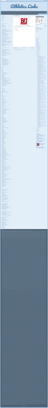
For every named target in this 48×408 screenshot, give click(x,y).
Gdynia (38, 278)
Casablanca (38, 246)
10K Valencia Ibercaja (34, 273)
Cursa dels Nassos (30, 296)
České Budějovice (26, 273)
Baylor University (20, 292)
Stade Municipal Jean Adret (27, 313)
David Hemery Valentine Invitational (27, 26)
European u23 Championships (5, 278)
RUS (2, 106)
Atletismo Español (37, 11)
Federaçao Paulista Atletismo (5, 127)
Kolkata (16, 303)
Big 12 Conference (13, 246)
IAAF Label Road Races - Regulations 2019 (6, 41)
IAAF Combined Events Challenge (10, 236)
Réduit (20, 311)
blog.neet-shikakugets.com (5, 195)
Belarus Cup (44, 274)
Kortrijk (10, 281)
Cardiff (27, 256)
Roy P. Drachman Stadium (30, 285)
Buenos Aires (27, 250)
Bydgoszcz (33, 242)
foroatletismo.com (4, 151)
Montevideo (10, 283)
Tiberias (18, 262)
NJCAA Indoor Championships (22, 260)
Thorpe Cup (33, 315)
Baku (4, 264)
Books (42, 238)
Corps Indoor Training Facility (43, 276)
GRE (34, 266)
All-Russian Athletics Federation (32, 321)
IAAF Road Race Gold (18, 231)
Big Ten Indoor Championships (16, 256)
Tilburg (20, 262)
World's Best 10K (33, 288)
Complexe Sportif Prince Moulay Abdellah (29, 276)
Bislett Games (30, 246)
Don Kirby (15, 297)
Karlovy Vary (18, 258)
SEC (22, 311)
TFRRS (3, 232)
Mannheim (17, 268)
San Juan (36, 311)
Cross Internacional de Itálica (16, 296)
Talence (13, 286)
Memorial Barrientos (10, 282)
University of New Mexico (38, 262)
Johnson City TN (26, 280)
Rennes (27, 270)
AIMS (2, 129)
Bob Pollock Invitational (29, 264)
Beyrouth (13, 264)
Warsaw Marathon (11, 263)
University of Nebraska (33, 262)
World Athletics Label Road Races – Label (21, 288)
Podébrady (3, 270)
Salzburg (27, 311)
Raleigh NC (26, 254)
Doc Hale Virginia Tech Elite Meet (35, 265)
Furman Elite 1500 (18, 299)
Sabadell (45, 270)
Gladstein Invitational (8, 279)
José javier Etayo (37, 267)
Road (25, 230)
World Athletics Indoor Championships (12, 288)
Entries (45, 240)
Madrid (6, 234)
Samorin (39, 285)
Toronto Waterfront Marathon (27, 262)
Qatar (7, 240)
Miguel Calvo (3, 283)
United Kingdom (36, 232)
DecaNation (25, 265)
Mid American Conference (39, 305)
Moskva (13, 283)
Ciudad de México (39, 250)
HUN (33, 279)
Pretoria (6, 285)
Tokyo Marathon (31, 286)
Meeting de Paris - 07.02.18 (40, 109)
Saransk (44, 311)
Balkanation (25, 325)
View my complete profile (38, 29)
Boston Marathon (23, 250)
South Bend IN (17, 238)
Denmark (41, 242)
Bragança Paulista (37, 293)
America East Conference (16, 290)
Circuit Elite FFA (10, 295)
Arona (10, 323)
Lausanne (44, 244)
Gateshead (36, 278)
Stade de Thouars (37, 313)
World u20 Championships (28, 288)
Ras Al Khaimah (30, 254)
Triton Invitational (44, 286)
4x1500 (40, 289)
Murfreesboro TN (18, 283)
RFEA (28, 11)
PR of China (29, 232)
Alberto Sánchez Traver (16, 321)
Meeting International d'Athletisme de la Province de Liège (12, 305)
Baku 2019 (23, 325)
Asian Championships (22, 291)
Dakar (40, 296)
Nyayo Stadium (35, 260)
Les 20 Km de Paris (44, 303)
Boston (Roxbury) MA (5, 244)
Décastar (17, 277)
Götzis (31, 279)
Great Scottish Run (22, 279)
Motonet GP (41, 259)
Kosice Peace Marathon (22, 258)
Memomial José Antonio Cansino (21, 305)
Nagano (31, 260)
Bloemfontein (25, 293)
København (41, 244)
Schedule (14, 238)
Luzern (2, 259)
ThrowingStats (3, 79)
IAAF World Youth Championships (40, 301)
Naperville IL (14, 307)
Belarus (31, 242)
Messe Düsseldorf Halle (34, 282)
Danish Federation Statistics (5, 182)
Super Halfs (3, 54)
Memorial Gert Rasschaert (23, 282)
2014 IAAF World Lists (39, 273)
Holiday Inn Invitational (10, 301)
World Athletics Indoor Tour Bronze (25, 263)
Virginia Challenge (15, 317)
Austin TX (41, 236)
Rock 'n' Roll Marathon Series (5, 133)
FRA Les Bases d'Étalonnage (5, 206)
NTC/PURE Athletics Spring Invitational (16, 269)
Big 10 (28, 292)
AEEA (41, 11)
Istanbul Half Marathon (11, 280)
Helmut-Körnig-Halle (44, 279)
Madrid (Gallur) (13, 268)
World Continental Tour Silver (9, 273)
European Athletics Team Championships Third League (19, 266)
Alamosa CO (3, 321)
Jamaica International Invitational (13, 258)
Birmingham (45, 236)
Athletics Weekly (3, 122)
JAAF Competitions (4, 190)
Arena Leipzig (10, 291)
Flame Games (12, 299)
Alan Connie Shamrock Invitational (8, 321)
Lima (45, 244)
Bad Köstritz (8, 325)
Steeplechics (3, 161)
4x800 (44, 289)
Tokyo (20, 238)
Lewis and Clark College (33, 258)
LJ (25, 258)
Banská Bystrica (30, 325)
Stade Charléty (13, 271)
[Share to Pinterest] (29, 25)
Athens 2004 (42, 291)
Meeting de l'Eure (5, 282)
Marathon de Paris (20, 268)
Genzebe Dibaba (42, 266)
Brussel (33, 246)
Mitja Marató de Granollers (33, 259)
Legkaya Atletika (3, 176)
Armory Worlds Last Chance (6, 323)
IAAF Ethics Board (4, 39)
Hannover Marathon (17, 267)
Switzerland (31, 234)
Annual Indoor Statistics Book (41, 290)
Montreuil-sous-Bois (44, 268)
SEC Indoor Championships (40, 254)
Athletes (14, 11)
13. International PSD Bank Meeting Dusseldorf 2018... (41, 113)
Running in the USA (4, 100)
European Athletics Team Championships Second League (7, 266)
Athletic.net (3, 144)
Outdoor (9, 231)
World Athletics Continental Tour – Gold (17, 263)
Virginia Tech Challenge (6, 272)
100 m (10, 319)
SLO (25, 311)
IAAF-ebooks (45, 301)
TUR (12, 262)
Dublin (31, 297)
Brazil (44, 238)
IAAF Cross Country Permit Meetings (13, 252)
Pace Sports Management (4, 224)
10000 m (28, 289)
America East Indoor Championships (22, 290)
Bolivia (32, 293)
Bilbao (20, 275)
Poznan (6, 270)
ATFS (2, 67)
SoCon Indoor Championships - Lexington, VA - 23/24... (40, 65)
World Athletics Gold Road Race (5, 288)
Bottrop (34, 293)
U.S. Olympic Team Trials (20, 287)
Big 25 (13, 275)
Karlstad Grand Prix (3, 303)
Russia (30, 236)
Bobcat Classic (28, 293)
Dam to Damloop (44, 296)
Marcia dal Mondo (4, 212)
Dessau (30, 265)
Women (37, 317)
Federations (24, 11)
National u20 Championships (43, 307)
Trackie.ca (3, 128)
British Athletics (3, 118)
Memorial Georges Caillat (26, 305)
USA (12, 231)
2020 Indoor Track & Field (38, 319)
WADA (16, 272)
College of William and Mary (37, 295)
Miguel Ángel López (39, 268)
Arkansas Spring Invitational (16, 274)
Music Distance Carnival (23, 283)
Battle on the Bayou (13, 292)
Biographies (22, 246)
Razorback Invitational (34, 254)
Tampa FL (4, 315)
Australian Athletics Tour (30, 274)
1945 (23, 319)
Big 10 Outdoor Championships (32, 292)
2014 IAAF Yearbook (31, 319)
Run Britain (3, 136)
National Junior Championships (25, 307)
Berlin (12, 234)
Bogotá (30, 293)
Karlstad (45, 267)
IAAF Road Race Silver (8, 232)
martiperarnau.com (20, 289)
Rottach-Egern (9, 311)
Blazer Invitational (21, 293)
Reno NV (30, 270)
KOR (28, 252)
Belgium (9, 234)
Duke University (38, 297)
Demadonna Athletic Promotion (5, 220)
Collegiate (6, 265)
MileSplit (3, 140)
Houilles (2, 252)
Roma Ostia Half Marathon (37, 270)
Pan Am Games (22, 309)
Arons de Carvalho (4, 72)
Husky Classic (7, 252)
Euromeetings (3, 91)
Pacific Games (19, 309)
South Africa (33, 236)
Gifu (18, 244)
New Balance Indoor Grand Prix (23, 248)
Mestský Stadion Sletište (34, 305)
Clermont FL (36, 242)
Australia (35, 234)
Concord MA (14, 265)
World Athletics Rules (4, 217)
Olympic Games (10, 238)
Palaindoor (25, 284)
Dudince (8, 277)
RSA (17, 270)
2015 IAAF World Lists (44, 273)
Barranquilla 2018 (44, 325)
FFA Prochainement (4, 184)
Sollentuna (6, 271)
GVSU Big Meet (25, 299)
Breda (43, 275)
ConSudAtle (35, 276)
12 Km (20, 319)
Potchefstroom (42, 284)
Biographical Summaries (17, 293)
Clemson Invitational (15, 276)
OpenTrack (3, 177)
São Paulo (11, 262)
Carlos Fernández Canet (39, 28)
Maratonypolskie (3, 181)
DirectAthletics (3, 139)
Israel (6, 258)
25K (43, 319)
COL (23, 256)
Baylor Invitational (16, 292)
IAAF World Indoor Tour (18, 236)
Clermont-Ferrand (27, 295)
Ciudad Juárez (20, 295)
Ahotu (2, 24)
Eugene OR (3, 234)
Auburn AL (26, 274)
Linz (42, 252)
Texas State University (20, 315)
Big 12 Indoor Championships (9, 256)
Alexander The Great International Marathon (23, 321)
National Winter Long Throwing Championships (37, 307)
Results (3, 230)
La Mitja (31, 303)
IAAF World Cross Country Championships (33, 301)
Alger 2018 (28, 321)
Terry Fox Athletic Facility (15, 315)
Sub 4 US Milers (3, 158)
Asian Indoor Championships (30, 291)
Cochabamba (3, 265)
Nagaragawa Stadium (9, 307)
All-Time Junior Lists (42, 321)
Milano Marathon (6, 283)
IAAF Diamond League (21, 232)
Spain (33, 231)
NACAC (2, 95)
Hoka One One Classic (5, 301)
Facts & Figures (23, 238)
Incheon (2, 280)
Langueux (33, 303)
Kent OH (6, 303)
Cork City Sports (19, 265)
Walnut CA (18, 272)
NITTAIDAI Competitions (4, 196)
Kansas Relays (38, 252)
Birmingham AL (41, 234)
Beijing (35, 240)
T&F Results (3, 194)
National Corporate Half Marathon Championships (31, 269)
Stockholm (11, 242)
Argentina (6, 274)
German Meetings (4, 105)
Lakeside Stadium (30, 281)
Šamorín (29, 273)
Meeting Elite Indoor (5, 305)
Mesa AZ (30, 305)
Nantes (12, 307)
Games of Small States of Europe (31, 299)
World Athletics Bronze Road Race (42, 317)
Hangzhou (40, 279)
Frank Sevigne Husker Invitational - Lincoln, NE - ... (41, 124)
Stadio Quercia (41, 313)
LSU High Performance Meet (27, 303)
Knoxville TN (13, 303)
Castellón (41, 246)
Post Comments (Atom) (19, 49)
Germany (14, 232)
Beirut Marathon (24, 292)
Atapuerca (40, 291)
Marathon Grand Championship (5, 201)
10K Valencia (12, 319)
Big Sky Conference (8, 293)
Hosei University (13, 301)
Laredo (27, 258)
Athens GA (8, 246)
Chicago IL (33, 250)
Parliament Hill (29, 309)
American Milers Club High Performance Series (30, 290)
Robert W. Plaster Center (15, 285)
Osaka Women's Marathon (5, 178)
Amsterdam (33, 240)
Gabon (36, 266)
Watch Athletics (3, 88)
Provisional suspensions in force (5, 60)
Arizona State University (10, 274)
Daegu (22, 265)
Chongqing (44, 264)
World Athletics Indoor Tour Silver (32, 263)
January (38, 127)
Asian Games (25, 291)
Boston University (21, 26)
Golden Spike (20, 244)
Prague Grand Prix (9, 270)
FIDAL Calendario (4, 107)
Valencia (28, 234)
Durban (40, 297)
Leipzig (33, 281)
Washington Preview (29, 317)
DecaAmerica (3, 76)
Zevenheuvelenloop (9, 289)
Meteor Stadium (38, 282)
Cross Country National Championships (10, 296)
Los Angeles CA (26, 236)
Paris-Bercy (26, 309)
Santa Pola (42, 311)
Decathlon (28, 265)
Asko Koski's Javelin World (5, 73)
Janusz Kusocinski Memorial (25, 252)
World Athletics (6, 11)
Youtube (40, 263)
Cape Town (35, 246)
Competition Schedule (42, 295)
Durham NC (14, 277)
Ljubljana (41, 258)
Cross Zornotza (21, 296)
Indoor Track (32, 26)
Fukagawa (22, 278)
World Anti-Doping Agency (22, 272)
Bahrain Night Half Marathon (13, 325)
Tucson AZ (16, 240)
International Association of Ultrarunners (6, 53)
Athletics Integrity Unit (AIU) (5, 59)
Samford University (30, 311)
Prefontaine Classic (22, 254)
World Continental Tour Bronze (18, 242)
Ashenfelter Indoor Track (24, 323)
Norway (43, 248)
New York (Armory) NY (29, 248)
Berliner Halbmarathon (10, 275)
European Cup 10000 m (27, 266)
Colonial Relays (22, 276)
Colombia (42, 250)
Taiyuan (10, 286)
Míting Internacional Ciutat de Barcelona (36, 283)
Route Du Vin (12, 311)
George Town (41, 278)
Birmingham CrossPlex (26, 246)
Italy (32, 232)
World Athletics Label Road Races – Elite (36, 272)
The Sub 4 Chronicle (4, 157)
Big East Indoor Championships (39, 292)
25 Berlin (42, 319)
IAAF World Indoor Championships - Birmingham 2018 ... (41, 57)
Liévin (38, 258)
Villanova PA (12, 317)
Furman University (22, 299)
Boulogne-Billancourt (35, 264)
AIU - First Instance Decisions (5, 61)
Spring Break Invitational (8, 313)
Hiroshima (21, 267)
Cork (16, 265)
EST (32, 277)
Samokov (33, 311)
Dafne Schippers (37, 296)
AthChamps (3, 74)
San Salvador (39, 311)
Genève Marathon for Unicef (36, 299)
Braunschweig (40, 275)
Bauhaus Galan (3, 250)
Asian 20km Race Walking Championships (35, 323)
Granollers (13, 267)
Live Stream (45, 252)
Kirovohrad (7, 281)
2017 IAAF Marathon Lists (36, 289)
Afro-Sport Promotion (4, 219)
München (42, 283)
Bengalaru (7, 264)
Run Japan (3, 200)
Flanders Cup (16, 244)
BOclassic (40, 274)
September (38, 49)
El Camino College (41, 277)
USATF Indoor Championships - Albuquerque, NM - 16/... (40, 89)
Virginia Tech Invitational (12, 272)
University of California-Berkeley (42, 287)
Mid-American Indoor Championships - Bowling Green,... (41, 64)
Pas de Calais (32, 309)
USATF (2, 99)
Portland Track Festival (13, 254)
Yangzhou (37, 263)
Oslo (45, 248)
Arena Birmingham (6, 291)
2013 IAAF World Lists (26, 319)
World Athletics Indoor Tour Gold (29, 272)
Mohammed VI (38, 259)
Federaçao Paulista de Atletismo (7, 299)
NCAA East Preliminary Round (10, 248)
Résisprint (35, 285)
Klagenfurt (11, 303)
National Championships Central (19, 307)
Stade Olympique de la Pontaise (32, 313)
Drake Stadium (42, 240)
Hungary (5, 252)
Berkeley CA (10, 264)
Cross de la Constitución (25, 296)
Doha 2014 (13, 297)
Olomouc (39, 260)
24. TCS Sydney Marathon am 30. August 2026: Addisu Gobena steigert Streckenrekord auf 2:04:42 (41, 141)
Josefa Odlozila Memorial (37, 280)
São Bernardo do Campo (6, 262)
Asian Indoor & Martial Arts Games (43, 323)
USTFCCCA (29, 231)
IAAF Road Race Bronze (42, 231)
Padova (22, 284)
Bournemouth (33, 275)
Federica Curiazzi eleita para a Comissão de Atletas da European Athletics (42, 144)
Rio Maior (12, 285)
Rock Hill (2, 311)
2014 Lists (34, 319)
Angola (38, 290)
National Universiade (30, 307)
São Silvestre (8, 286)
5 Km (20, 240)
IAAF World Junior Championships (28, 267)
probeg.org (3, 171)
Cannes (25, 256)
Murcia (15, 283)
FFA (2, 108)
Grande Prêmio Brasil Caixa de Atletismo (8, 267)
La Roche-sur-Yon (26, 281)
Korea (22, 236)
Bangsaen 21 (9, 292)
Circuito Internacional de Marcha (15, 295)
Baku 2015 (18, 325)
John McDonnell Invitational (21, 280)
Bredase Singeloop (44, 293)
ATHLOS (3, 164)
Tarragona (6, 315)
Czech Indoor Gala (34, 296)
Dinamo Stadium (10, 297)
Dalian (42, 296)
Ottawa (3, 242)
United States (30, 230)
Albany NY (13, 321)
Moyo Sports (3, 223)
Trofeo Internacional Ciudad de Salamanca (6, 287)
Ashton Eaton (30, 323)
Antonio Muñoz (3, 274)
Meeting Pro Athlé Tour (28, 238)
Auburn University (3, 256)
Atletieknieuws (38, 134)
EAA (2, 89)
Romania (42, 270)
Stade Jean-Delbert (15, 313)
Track (6, 231)
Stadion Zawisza (22, 271)
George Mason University (42, 299)
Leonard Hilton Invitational (39, 303)
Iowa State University (6, 280)
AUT (22, 240)
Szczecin (42, 271)
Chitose (2, 295)
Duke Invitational (34, 297)
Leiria (29, 258)
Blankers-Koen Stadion (24, 264)
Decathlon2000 (3, 77)
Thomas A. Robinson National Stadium (28, 315)
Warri (26, 317)
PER (15, 284)
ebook (17, 289)
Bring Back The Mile (4, 162)
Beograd (2, 275)
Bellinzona (6, 250)
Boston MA (17, 26)
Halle (37, 279)
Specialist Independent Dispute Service (6, 50)
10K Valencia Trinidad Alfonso (16, 319)
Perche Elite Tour (44, 309)
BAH (2, 116)
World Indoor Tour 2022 (4, 35)
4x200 (42, 289)
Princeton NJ (8, 285)
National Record (44, 269)
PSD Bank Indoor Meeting (9, 309)
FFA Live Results (3, 111)
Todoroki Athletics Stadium (37, 315)
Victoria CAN (5, 317)
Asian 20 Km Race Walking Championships (15, 291)
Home (2, 11)
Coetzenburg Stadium (32, 295)
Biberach (27, 292)
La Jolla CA (22, 281)
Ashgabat (27, 323)
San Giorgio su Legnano (43, 285)
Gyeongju (30, 279)
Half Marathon (24, 231)
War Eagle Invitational (23, 317)
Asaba (11, 323)
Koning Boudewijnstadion (36, 244)
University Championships (36, 287)
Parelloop (28, 284)
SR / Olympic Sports (4, 156)
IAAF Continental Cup (27, 244)
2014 (37, 131)
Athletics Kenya (27, 242)
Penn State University (40, 309)
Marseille (13, 259)
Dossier (22, 297)
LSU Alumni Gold (14, 281)
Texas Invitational (22, 286)
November (38, 47)
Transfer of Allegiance (4, 43)
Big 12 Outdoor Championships (18, 250)
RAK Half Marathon (14, 270)
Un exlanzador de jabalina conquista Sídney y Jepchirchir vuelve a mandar (40, 138)
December (38, 46)
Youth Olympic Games (18, 273)
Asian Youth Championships (35, 291)
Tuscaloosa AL (15, 287)
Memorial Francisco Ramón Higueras (16, 282)
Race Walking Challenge (4, 34)
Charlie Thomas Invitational (10, 276)
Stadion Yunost (44, 313)
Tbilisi (8, 315)
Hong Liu (23, 267)
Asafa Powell (17, 323)
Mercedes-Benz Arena (28, 282)
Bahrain (10, 325)
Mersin (27, 268)
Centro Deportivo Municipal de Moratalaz (42, 256)
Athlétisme (3, 147)
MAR (2, 123)
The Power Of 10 (3, 119)
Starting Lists (37, 236)
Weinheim (35, 317)
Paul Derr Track (35, 309)
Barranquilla (41, 325)
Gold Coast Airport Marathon (14, 279)
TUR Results (3, 173)
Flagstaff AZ (10, 278)
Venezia (2, 263)
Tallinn (16, 262)
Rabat (10, 240)
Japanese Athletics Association (5, 189)
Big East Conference (17, 275)
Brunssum (45, 275)
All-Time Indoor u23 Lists (7, 290)
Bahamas (3, 264)
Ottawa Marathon (44, 260)
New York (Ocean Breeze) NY (35, 248)
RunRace (3, 226)
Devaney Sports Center (4, 277)
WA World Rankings (18, 11)
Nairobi (32, 238)
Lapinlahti (35, 303)
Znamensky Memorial (13, 289)
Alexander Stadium (24, 242)
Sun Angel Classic (32, 271)
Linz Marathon (45, 281)
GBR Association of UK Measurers (5, 207)
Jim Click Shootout (16, 280)
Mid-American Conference (44, 305)
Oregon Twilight (6, 284)
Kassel (5, 281)
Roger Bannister (5, 311)
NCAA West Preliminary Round (16, 248)
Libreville (36, 281)
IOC (2, 48)
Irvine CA (34, 267)
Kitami (8, 303)
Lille (42, 281)
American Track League (26, 240)
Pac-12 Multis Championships (14, 309)
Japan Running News (4, 199)
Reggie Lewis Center (21, 270)
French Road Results (4, 112)
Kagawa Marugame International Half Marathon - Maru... (41, 116)
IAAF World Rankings (4, 40)
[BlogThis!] (27, 25)
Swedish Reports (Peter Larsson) (5, 78)
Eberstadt (34, 277)
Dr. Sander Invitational (29, 297)
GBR (37, 234)
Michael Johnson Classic (43, 282)
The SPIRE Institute (27, 286)
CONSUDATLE (3, 96)
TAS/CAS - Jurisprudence (4, 49)
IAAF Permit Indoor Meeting (26, 301)
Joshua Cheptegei (43, 280)
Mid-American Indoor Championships (32, 268)
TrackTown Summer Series (39, 286)
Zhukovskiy (22, 273)
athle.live (3, 183)
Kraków (18, 303)
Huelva (23, 244)
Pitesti (36, 284)
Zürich (18, 240)
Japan (36, 231)
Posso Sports (3, 225)
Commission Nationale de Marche (5, 213)
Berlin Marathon (5, 275)
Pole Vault (5, 240)
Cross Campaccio (4, 296)
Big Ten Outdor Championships (18, 264)
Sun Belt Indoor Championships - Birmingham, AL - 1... (40, 61)
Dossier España (24, 297)
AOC (2, 94)
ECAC (23, 277)
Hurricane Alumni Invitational (18, 301)
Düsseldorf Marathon (44, 297)
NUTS (2, 71)
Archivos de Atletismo (4, 85)
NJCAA (11, 269)
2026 (37, 39)
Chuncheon (7, 295)
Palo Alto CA (35, 238)
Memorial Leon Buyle (28, 259)
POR (2, 124)
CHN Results (3, 172)
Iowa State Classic (19, 252)
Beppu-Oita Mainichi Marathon (11, 250)
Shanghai (8, 242)
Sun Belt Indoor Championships (37, 271)
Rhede (32, 270)
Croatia (39, 242)
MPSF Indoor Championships (8, 259)
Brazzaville (41, 293)
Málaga (31, 283)
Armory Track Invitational (22, 274)
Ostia (41, 260)
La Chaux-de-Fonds (19, 281)
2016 (37, 129)
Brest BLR (13, 244)
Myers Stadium (28, 283)
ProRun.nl (3, 134)
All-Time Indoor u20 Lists (38, 321)
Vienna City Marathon (6, 263)
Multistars (7, 269)
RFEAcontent (31, 11)
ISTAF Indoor (3, 258)
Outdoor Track (18, 230)
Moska (4, 269)
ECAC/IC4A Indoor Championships (28, 277)
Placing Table (39, 284)
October (38, 48)
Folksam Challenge (14, 278)
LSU (23, 303)
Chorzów (36, 250)
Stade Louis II (23, 313)
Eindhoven (37, 277)
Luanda (11, 268)
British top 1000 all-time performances (6, 83)
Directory (3, 218)
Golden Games (18, 279)
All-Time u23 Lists (11, 290)
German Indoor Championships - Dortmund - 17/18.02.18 (40, 80)
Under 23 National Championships (29, 287)
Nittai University (40, 248)
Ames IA (30, 240)
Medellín (24, 268)
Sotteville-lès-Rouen (10, 271)
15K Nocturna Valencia (32, 289)
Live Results (15, 234)
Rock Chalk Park (26, 285)
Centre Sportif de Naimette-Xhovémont (33, 256)
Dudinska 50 (11, 277)
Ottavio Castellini (3, 150)
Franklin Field (31, 266)
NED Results (3, 130)
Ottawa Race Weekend (4, 309)
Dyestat (2, 145)
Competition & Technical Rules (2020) (6, 30)
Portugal (19, 234)
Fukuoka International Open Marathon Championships (29, 278)
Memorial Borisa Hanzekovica (23, 259)
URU (24, 287)
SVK (37, 285)
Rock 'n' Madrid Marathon (21, 285)
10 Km (26, 232)
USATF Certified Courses (4, 102)
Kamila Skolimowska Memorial (33, 252)
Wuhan (36, 288)
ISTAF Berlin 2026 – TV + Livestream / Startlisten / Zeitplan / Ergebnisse (41, 147)
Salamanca (3, 271)
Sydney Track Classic (4, 286)
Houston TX (4, 236)
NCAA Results (3, 155)
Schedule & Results (10, 230)
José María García (31, 244)
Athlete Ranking (3, 193)
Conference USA (38, 276)
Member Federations (4, 29)
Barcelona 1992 (34, 325)
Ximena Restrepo (40, 288)
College (3, 231)
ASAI (2, 68)
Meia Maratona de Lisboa (16, 259)
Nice (33, 260)
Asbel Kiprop (20, 323)
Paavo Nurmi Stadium (19, 284)
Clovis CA (19, 276)
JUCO (8, 258)
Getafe (5, 279)
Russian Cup (18, 311)
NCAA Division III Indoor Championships (5, 260)
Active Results (3, 141)
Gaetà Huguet (38, 266)
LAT (11, 281)
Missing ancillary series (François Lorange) (6, 82)
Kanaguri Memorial (41, 267)
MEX (4, 259)
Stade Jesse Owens (19, 313)
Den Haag (7, 297)
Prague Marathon (18, 254)
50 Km (45, 319)
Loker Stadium (44, 258)
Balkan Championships (6, 292)
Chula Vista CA (38, 240)
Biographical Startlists (12, 293)
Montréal (2, 269)
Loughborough (8, 268)
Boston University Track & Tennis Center (28, 275)
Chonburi (4, 295)
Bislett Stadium (20, 256)
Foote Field (15, 299)
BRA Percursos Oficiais (4, 205)
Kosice (41, 252)
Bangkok (28, 325)
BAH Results (3, 117)
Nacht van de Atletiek (23, 269)
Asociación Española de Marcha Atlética (6, 211)
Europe (2, 17)
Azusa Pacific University (35, 274)
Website (32, 317)
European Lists (3, 90)
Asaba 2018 (14, 323)
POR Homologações (4, 208)
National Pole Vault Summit (39, 269)
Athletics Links (24, 6)
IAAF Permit (22, 301)
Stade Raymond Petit (18, 271)
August (38, 50)
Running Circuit (15, 311)
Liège (36, 258)
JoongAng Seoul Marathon (31, 280)
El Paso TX (45, 277)
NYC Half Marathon (28, 260)
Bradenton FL (37, 275)
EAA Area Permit (20, 277)
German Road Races (4, 135)
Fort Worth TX (18, 278)
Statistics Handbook (23, 234)
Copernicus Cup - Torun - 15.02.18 (41, 92)
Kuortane (20, 303)
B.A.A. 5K (5, 325)
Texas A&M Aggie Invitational (17, 286)
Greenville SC (26, 279)
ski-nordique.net (3, 113)
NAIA (9, 269)
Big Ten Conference (18, 246)
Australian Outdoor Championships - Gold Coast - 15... (41, 93)
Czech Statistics (3, 84)
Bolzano (22, 275)
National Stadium (6, 238)
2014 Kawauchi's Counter (4, 152)
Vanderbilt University (44, 262)
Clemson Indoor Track (24, 295)
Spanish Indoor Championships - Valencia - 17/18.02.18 (40, 82)
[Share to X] (28, 25)
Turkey (40, 238)
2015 (37, 130)
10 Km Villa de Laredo (25, 289)
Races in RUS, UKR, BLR (4, 170)
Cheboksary (30, 250)
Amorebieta (36, 290)
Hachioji (35, 279)
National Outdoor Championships (42, 232)
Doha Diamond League (41, 265)
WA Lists (11, 11)
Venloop (2, 317)
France (17, 232)
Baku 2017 (20, 325)
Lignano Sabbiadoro (39, 281)
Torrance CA (34, 286)
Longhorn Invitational (4, 268)
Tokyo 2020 (41, 315)
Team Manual (11, 315)
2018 (37, 45)
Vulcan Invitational (19, 317)
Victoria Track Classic (9, 317)
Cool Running (3, 101)
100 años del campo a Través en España (5, 319)
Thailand (23, 315)
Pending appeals (3, 62)
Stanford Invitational (27, 271)
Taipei (14, 262)
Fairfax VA (3, 299)
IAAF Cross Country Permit (5, 36)
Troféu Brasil (12, 287)
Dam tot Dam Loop (3, 297)
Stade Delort (12, 313)
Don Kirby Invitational (19, 297)
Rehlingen (25, 270)
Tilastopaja (44, 11)
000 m (42, 263)
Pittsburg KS (9, 254)
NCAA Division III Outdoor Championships (14, 260)
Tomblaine (23, 262)
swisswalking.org (3, 214)
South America (3, 18)
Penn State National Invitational (32, 284)
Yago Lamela (14, 273)
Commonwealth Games (10, 265)
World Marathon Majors (4, 55)
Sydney (13, 242)
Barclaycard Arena (37, 325)
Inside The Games (4, 163)
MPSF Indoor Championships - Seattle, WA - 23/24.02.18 (41, 70)
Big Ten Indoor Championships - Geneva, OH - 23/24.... (40, 73)
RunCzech (13, 240)
